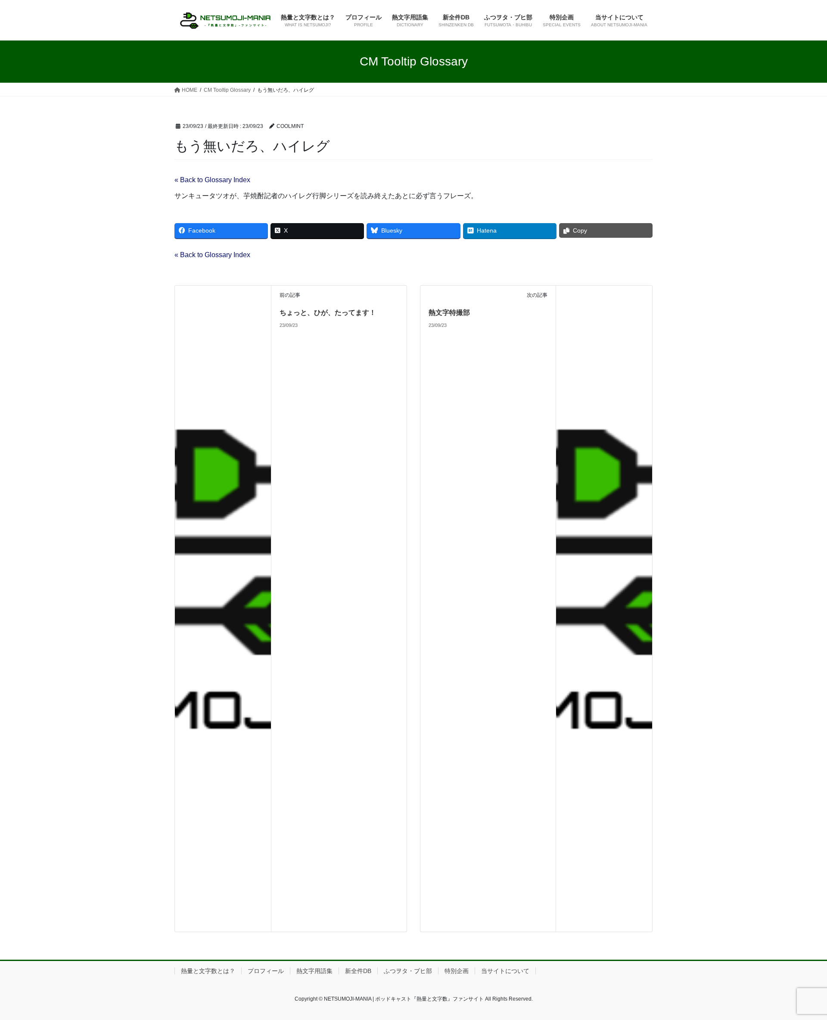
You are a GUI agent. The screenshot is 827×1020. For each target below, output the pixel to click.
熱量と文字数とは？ (208, 970)
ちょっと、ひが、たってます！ (328, 312)
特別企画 (457, 970)
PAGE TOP (800, 981)
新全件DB (358, 970)
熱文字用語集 (314, 970)
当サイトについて (505, 970)
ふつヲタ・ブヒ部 (408, 970)
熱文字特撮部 (449, 312)
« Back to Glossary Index (212, 179)
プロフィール (266, 970)
